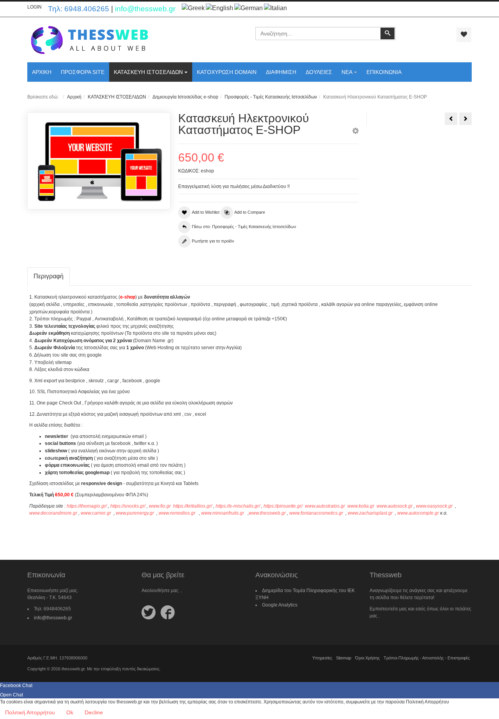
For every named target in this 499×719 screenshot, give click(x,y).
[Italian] (275, 8)
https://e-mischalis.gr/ (238, 506)
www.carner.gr (96, 513)
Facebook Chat (16, 685)
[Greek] (193, 8)
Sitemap (343, 658)
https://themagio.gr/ (87, 506)
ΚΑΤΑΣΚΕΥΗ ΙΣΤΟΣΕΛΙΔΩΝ (117, 97)
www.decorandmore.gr (53, 513)
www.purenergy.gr (135, 513)
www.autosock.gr (394, 506)
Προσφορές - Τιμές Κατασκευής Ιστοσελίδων (271, 97)
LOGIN (34, 7)
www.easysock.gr (434, 506)
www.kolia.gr (360, 506)
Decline (94, 712)
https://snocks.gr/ (127, 506)
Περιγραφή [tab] (49, 276)
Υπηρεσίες (322, 658)
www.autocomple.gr (418, 513)
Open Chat (11, 695)
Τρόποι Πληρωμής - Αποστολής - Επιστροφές (427, 658)
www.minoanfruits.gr (222, 513)
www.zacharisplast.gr (370, 513)
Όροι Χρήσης (367, 658)
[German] (248, 8)
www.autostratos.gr (325, 506)
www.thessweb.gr (267, 513)
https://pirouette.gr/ (284, 506)
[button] (355, 132)
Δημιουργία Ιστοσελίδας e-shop (185, 97)
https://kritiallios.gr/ (192, 506)
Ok (69, 712)
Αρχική (74, 97)
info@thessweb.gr (145, 9)
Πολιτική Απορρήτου (30, 712)
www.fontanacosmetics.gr (316, 513)
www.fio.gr (160, 506)
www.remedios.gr (177, 513)
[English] (219, 8)
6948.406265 (86, 9)
